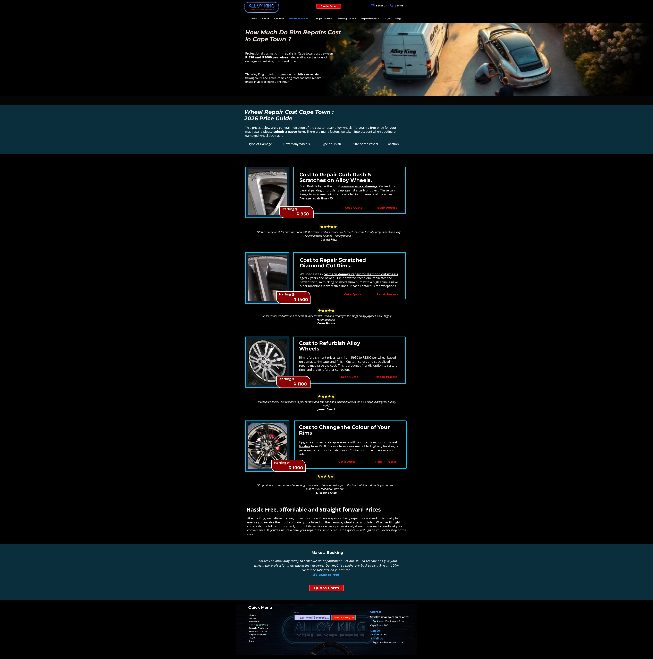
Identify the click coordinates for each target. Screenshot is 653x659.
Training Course (258, 631)
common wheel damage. (359, 186)
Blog (251, 641)
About (252, 618)
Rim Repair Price (258, 625)
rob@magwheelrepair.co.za (387, 642)
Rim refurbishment (312, 357)
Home (252, 615)
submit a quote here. (289, 131)
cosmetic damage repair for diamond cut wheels (361, 274)
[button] (279, 18)
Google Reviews (258, 628)
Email (296, 612)
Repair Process (257, 634)
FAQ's (252, 638)
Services (254, 621)
